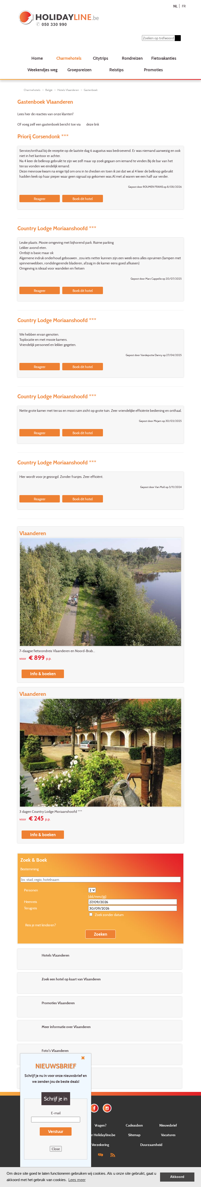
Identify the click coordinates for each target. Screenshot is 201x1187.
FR (184, 6)
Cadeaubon (134, 1125)
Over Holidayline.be (100, 1135)
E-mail (56, 1113)
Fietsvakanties (163, 58)
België (48, 90)
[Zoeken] (178, 38)
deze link (92, 124)
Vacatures (168, 1135)
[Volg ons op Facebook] (94, 1108)
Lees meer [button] (77, 1180)
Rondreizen (132, 58)
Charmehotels (68, 58)
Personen (31, 890)
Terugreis (30, 908)
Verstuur (55, 1131)
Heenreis (30, 902)
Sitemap (134, 1135)
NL (175, 6)
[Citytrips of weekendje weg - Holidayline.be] (86, 19)
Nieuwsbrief (168, 1125)
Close (56, 1149)
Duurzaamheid (151, 1145)
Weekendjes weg (42, 69)
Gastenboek (91, 90)
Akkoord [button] (177, 1177)
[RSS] (112, 1155)
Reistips (116, 69)
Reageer (40, 199)
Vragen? (100, 1125)
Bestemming (29, 869)
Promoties (153, 69)
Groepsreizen (79, 69)
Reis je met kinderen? (40, 925)
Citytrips (100, 58)
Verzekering (100, 1145)
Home (37, 58)
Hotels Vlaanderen (68, 90)
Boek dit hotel (83, 199)
